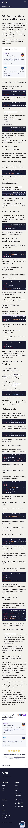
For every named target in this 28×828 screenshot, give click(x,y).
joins (6, 276)
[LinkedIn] (19, 806)
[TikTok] (15, 806)
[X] (15, 803)
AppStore (16, 757)
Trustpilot (16, 758)
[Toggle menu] (25, 2)
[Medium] (22, 806)
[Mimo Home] (4, 2)
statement (7, 451)
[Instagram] (22, 803)
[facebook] (19, 803)
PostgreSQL (6, 670)
